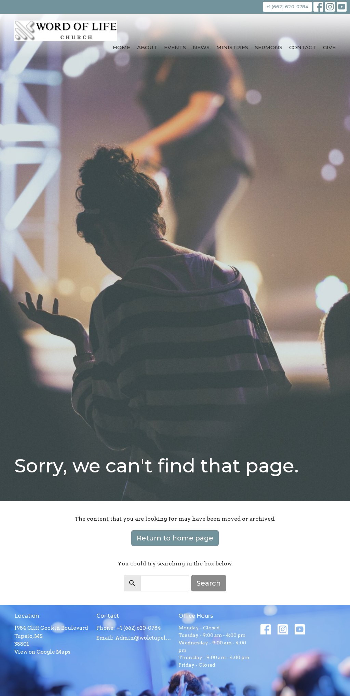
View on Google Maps (42, 652)
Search (209, 583)
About (147, 47)
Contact (302, 47)
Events (175, 47)
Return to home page (175, 538)
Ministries (232, 47)
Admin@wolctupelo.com (143, 638)
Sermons (268, 47)
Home (121, 47)
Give (329, 47)
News (201, 47)
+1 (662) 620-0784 (287, 6)
